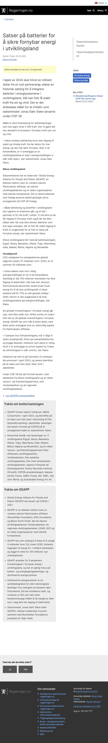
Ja (10, 669)
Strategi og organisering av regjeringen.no (53, 695)
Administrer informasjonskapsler (50, 713)
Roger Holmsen (94, 701)
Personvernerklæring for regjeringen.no (52, 707)
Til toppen (52, 650)
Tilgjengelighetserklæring (52, 718)
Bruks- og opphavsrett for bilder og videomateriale (52, 723)
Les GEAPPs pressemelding (20, 395)
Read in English (10, 59)
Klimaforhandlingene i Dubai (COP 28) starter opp (89, 97)
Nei (25, 669)
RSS (42, 734)
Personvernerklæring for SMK (87, 706)
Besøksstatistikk (48, 727)
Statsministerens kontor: (87, 691)
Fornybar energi (82, 75)
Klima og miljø (81, 80)
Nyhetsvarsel (46, 731)
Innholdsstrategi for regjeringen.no (49, 701)
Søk (89, 10)
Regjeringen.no (21, 10)
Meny (100, 10)
